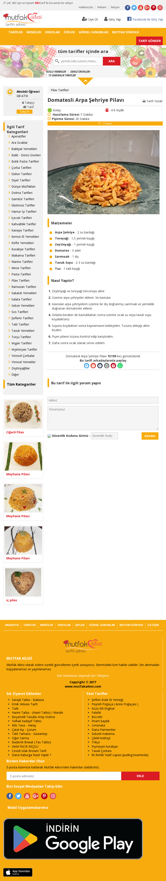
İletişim (115, 7)
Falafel (96, 712)
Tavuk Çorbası (102, 751)
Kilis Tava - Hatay (24, 725)
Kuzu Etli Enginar (103, 708)
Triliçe (96, 742)
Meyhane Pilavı (18, 474)
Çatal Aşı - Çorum (24, 730)
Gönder (150, 436)
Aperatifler (18, 136)
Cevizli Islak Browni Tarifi (29, 751)
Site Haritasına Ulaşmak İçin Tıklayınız (83, 676)
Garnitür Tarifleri (22, 199)
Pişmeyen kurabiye (105, 746)
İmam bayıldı (100, 721)
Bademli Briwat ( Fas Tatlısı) (31, 742)
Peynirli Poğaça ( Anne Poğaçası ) (115, 704)
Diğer (15, 374)
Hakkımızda (86, 7)
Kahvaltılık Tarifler (23, 224)
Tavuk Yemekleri (22, 331)
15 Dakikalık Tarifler (62, 75)
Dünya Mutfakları (23, 186)
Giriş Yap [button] (115, 19)
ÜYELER (69, 32)
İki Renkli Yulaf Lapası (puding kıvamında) (120, 755)
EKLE (140, 776)
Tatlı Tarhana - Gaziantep (29, 734)
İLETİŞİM (153, 625)
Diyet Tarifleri (20, 180)
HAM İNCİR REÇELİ (25, 746)
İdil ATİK (28, 93)
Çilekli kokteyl (101, 738)
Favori (107, 123)
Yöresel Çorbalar (23, 356)
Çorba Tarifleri (21, 168)
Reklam (101, 7)
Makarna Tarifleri (23, 255)
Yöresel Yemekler (23, 362)
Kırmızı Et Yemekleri (25, 237)
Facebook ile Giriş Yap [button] (147, 19)
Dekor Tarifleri (21, 174)
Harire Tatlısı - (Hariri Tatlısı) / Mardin (37, 712)
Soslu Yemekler (56, 71)
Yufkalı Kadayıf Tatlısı (26, 721)
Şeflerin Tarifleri (22, 318)
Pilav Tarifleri (20, 280)
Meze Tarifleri (21, 268)
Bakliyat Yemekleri (24, 149)
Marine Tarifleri (22, 262)
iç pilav (11, 600)
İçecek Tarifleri (21, 218)
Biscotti (97, 717)
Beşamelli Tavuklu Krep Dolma (33, 717)
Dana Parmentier (104, 730)
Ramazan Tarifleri (23, 287)
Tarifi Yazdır (154, 101)
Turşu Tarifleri (21, 337)
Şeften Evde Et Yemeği (107, 700)
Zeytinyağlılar (20, 368)
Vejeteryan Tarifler (24, 349)
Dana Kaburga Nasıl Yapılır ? (31, 755)
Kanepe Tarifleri (22, 230)
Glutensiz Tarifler (23, 205)
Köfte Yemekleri (22, 243)
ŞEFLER (80, 625)
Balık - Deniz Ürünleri (26, 155)
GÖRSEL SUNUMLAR (93, 32)
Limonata (98, 725)
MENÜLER (34, 32)
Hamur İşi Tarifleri (23, 211)
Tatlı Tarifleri (20, 324)
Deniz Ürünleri (80, 71)
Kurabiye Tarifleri (23, 249)
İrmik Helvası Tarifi (25, 704)
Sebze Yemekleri (22, 305)
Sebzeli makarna (103, 734)
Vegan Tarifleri (21, 343)
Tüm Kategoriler (21, 384)
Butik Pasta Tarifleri (25, 161)
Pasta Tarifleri (21, 274)
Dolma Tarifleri (21, 193)
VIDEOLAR (52, 32)
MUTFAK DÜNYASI (125, 32)
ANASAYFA (12, 625)
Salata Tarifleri (21, 299)
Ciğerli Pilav (15, 432)
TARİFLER (15, 32)
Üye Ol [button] (93, 19)
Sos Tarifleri (19, 312)
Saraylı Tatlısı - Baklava (28, 700)
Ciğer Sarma (20, 738)
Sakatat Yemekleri (24, 293)
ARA (112, 61)
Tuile (15, 708)
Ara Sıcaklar (19, 142)
